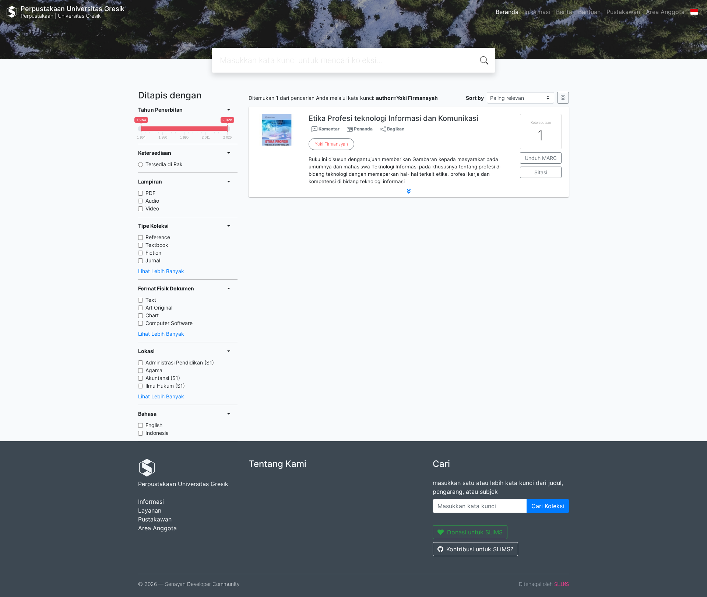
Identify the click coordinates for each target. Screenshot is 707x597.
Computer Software (169, 323)
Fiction (153, 252)
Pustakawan (623, 11)
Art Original (158, 307)
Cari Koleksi (547, 506)
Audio (152, 201)
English (153, 425)
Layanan (149, 510)
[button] (409, 191)
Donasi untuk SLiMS (475, 532)
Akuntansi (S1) (162, 378)
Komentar (328, 129)
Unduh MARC (541, 158)
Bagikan (395, 129)
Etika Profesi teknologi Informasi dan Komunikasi (393, 118)
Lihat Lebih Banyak (161, 271)
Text (150, 300)
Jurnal (152, 260)
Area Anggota (665, 11)
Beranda (507, 11)
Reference (157, 237)
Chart (152, 315)
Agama (153, 370)
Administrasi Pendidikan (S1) (179, 362)
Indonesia (157, 433)
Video (152, 208)
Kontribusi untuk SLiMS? (479, 549)
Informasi (537, 11)
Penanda (363, 129)
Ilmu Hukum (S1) (165, 386)
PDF (150, 193)
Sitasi (540, 172)
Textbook (156, 245)
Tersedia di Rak (164, 164)
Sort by (475, 98)
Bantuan (589, 11)
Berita (564, 11)
